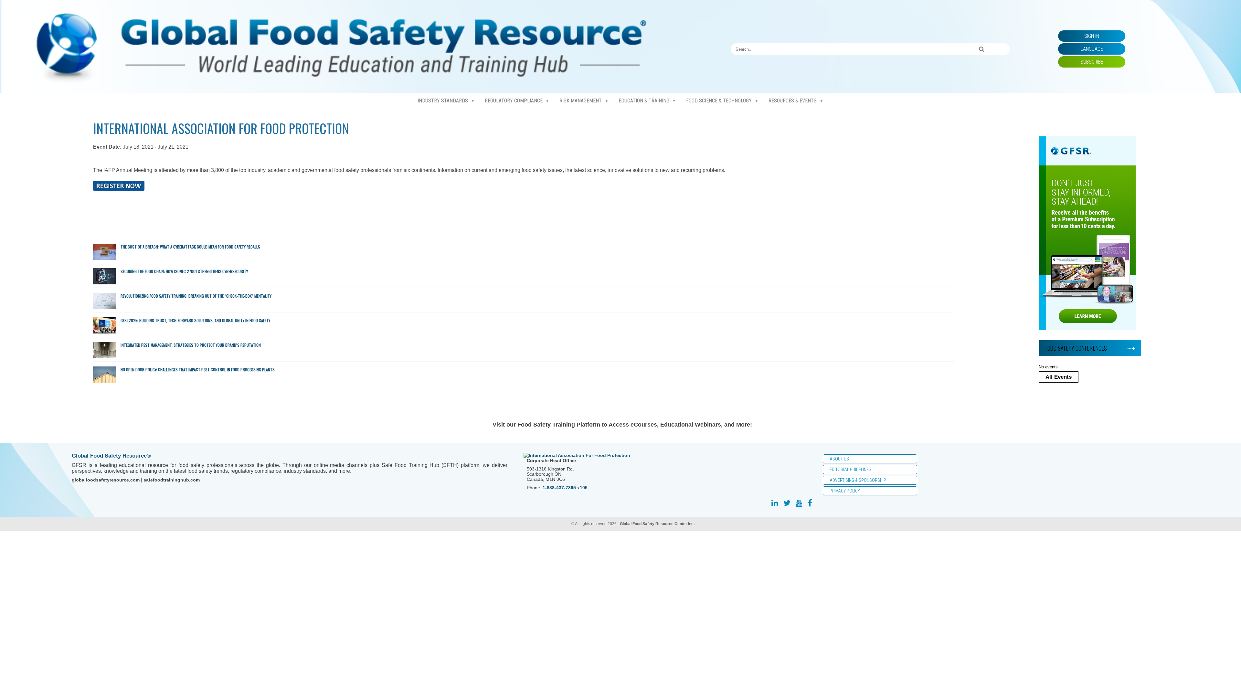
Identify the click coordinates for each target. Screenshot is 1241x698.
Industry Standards (443, 101)
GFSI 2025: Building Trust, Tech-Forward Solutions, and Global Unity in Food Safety (196, 320)
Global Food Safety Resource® (111, 456)
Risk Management (580, 101)
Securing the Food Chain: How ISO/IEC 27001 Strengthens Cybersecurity (185, 271)
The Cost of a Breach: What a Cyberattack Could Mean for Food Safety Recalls (191, 246)
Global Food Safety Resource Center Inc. (657, 524)
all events (1058, 377)
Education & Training (644, 101)
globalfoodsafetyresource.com (106, 479)
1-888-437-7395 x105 (565, 487)
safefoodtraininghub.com (171, 479)
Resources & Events (793, 101)
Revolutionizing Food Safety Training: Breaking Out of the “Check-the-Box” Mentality (196, 296)
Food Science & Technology (719, 101)
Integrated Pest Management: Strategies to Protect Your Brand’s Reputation (191, 345)
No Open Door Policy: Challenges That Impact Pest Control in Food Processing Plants (198, 369)
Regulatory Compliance (514, 101)
